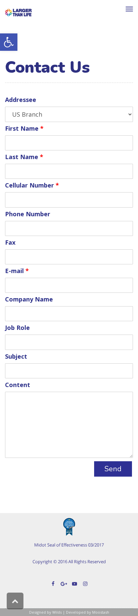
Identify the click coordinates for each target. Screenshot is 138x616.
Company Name (29, 299)
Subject (16, 356)
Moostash (100, 612)
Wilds (57, 612)
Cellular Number (32, 185)
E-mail (17, 271)
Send (113, 469)
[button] (8, 42)
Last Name (24, 157)
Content (17, 385)
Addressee (20, 100)
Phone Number (27, 214)
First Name (24, 128)
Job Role (17, 328)
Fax (10, 242)
